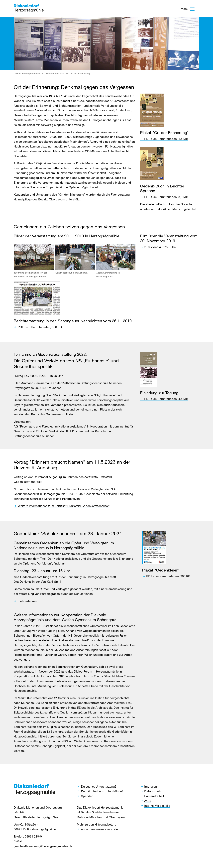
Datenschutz (152, 791)
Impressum (151, 786)
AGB (147, 801)
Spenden (87, 796)
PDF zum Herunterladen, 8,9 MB (166, 197)
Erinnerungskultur (55, 73)
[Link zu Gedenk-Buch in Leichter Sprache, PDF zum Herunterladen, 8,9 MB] (152, 163)
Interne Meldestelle (157, 805)
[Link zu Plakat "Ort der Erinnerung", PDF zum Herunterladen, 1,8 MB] (152, 110)
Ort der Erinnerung (80, 73)
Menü (184, 8)
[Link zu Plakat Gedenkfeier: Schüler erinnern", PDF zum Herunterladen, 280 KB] (154, 547)
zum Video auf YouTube (160, 247)
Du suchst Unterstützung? (98, 786)
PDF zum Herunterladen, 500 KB (40, 327)
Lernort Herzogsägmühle (27, 73)
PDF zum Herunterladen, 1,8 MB (166, 139)
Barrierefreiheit (154, 796)
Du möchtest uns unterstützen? (102, 791)
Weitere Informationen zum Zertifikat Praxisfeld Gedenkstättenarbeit (63, 506)
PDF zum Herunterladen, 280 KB (168, 576)
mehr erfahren (27, 601)
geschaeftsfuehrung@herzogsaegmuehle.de (43, 846)
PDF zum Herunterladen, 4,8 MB (166, 399)
